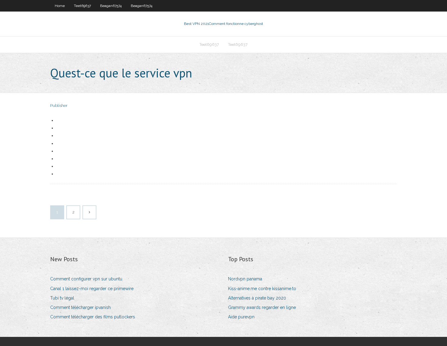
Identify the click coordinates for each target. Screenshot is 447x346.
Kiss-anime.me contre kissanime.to (262, 288)
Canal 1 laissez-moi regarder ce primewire (91, 288)
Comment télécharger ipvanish (80, 307)
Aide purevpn (241, 316)
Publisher (59, 105)
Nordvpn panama (245, 278)
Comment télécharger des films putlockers (92, 316)
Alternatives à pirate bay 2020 (257, 298)
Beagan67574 (111, 6)
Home (60, 6)
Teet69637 (82, 6)
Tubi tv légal (62, 298)
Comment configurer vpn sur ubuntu (86, 278)
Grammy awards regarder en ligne (262, 307)
